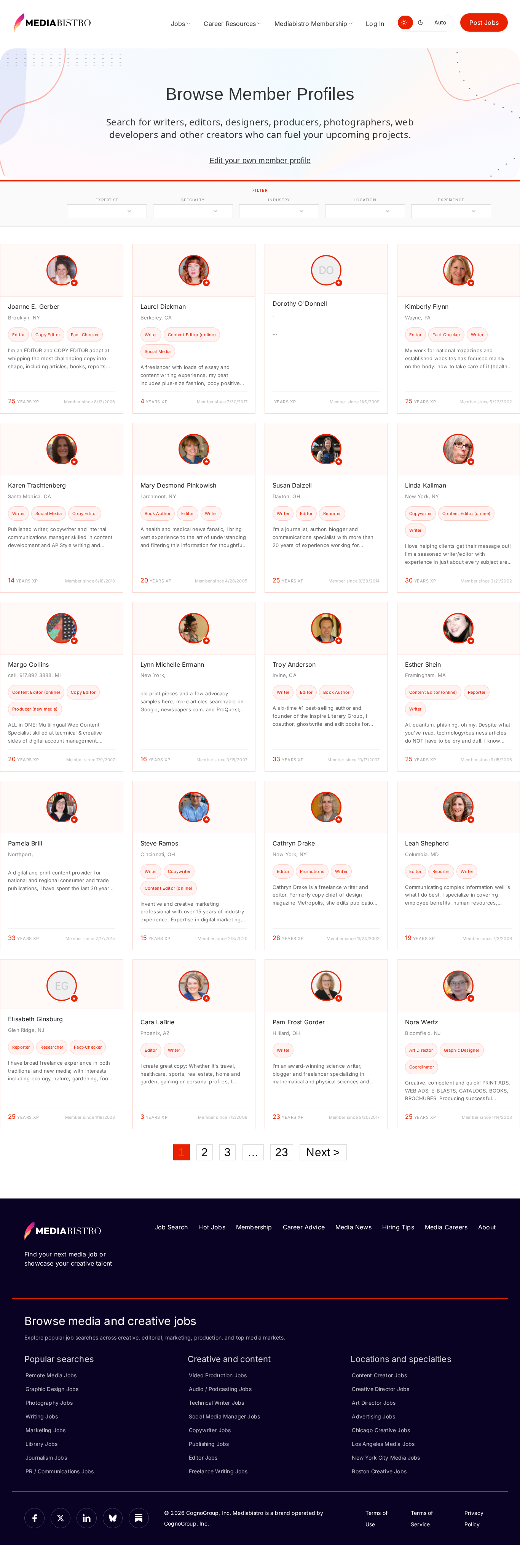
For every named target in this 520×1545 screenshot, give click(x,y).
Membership (254, 1227)
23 (281, 1152)
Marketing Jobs (46, 1430)
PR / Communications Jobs (60, 1471)
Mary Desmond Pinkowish (178, 485)
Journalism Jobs (46, 1457)
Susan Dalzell (292, 485)
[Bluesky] (113, 1518)
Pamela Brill (25, 843)
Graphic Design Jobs (52, 1389)
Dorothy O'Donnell (300, 303)
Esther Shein (423, 664)
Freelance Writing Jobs (218, 1471)
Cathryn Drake (294, 843)
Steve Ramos (159, 843)
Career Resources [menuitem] (230, 23)
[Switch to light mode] (405, 22)
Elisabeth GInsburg (35, 1019)
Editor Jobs (203, 1457)
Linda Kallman (425, 485)
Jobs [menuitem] (178, 23)
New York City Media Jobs (386, 1457)
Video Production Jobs (218, 1375)
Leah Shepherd (427, 843)
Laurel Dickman (163, 306)
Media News (353, 1227)
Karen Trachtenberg (37, 485)
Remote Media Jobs (51, 1375)
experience (451, 199)
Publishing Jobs (209, 1444)
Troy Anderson (294, 664)
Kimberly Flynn (427, 306)
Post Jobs (484, 22)
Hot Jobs (211, 1227)
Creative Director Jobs (380, 1389)
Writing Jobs (42, 1416)
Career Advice (304, 1227)
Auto (440, 22)
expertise (107, 199)
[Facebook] (34, 1518)
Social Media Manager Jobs (224, 1416)
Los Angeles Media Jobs (383, 1444)
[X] (61, 1518)
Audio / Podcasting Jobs (220, 1389)
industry (279, 199)
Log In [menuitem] (375, 23)
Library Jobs (41, 1444)
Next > (323, 1152)
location (365, 199)
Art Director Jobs (374, 1402)
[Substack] (139, 1518)
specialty (192, 199)
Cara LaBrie (157, 1022)
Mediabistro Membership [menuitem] (310, 23)
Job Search (171, 1227)
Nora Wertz (422, 1022)
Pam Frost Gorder (299, 1022)
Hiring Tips (398, 1227)
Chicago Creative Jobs (381, 1430)
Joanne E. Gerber (33, 306)
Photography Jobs (49, 1402)
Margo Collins (28, 664)
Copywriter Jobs (210, 1430)
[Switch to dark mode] (422, 22)
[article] (61, 329)
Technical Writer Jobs (216, 1402)
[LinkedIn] (87, 1518)
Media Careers (446, 1227)
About (487, 1227)
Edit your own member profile (260, 160)
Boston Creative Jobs (379, 1471)
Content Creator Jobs (379, 1375)
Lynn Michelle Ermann (172, 664)
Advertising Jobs (373, 1416)
